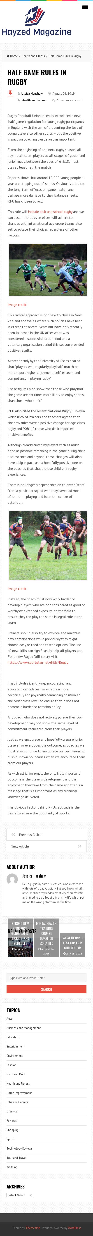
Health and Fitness (33, 56)
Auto (10, 1019)
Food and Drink (16, 1074)
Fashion (11, 1065)
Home (14, 56)
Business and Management (24, 1028)
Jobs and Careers (17, 1102)
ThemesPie (33, 1228)
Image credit (17, 304)
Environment (15, 1056)
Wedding (12, 1167)
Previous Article (30, 834)
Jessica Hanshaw (32, 93)
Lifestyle (12, 1111)
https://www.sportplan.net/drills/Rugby (38, 662)
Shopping (13, 1130)
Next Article (20, 846)
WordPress (74, 1228)
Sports (11, 1139)
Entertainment (15, 1046)
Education (13, 1037)
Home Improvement (19, 1093)
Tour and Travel (17, 1158)
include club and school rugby (50, 211)
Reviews (12, 1121)
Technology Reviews (20, 1148)
